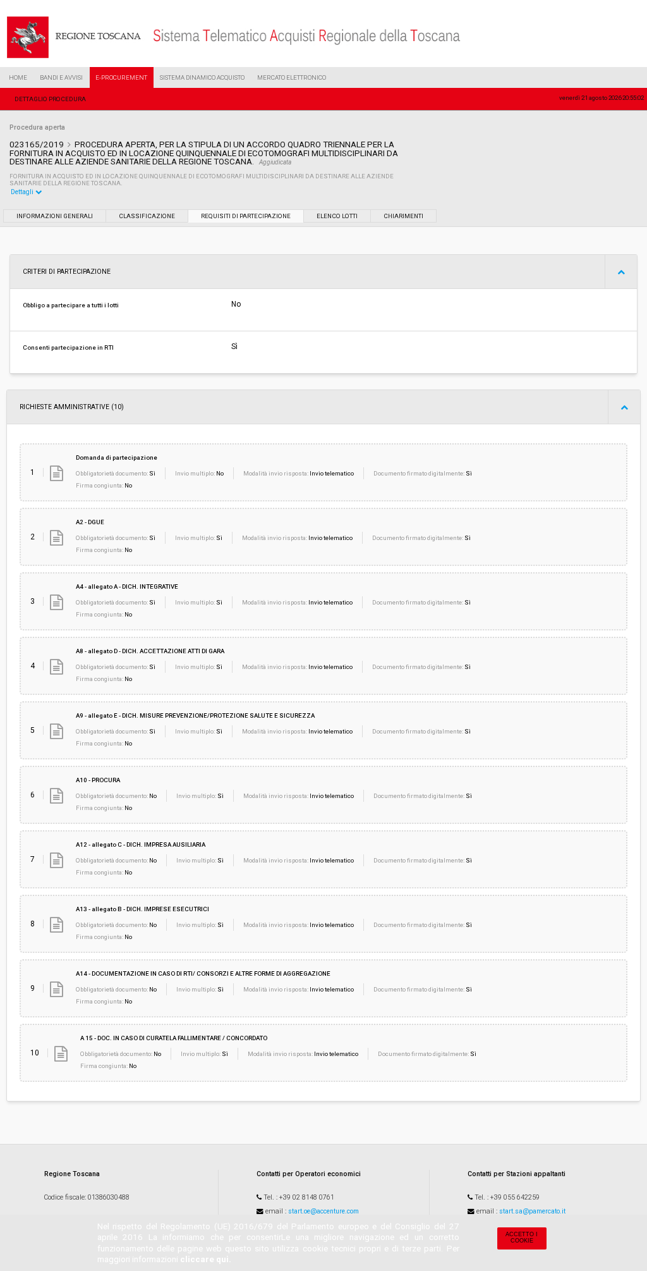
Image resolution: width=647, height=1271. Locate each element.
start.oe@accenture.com (323, 1211)
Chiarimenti (403, 216)
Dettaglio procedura (50, 98)
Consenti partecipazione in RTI (68, 347)
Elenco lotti (337, 216)
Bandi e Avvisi (61, 77)
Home (18, 77)
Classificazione (147, 216)
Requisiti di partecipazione (246, 216)
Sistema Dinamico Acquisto (202, 77)
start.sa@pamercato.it (532, 1211)
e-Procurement (121, 77)
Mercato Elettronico (291, 77)
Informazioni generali (54, 216)
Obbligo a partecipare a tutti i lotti (71, 305)
